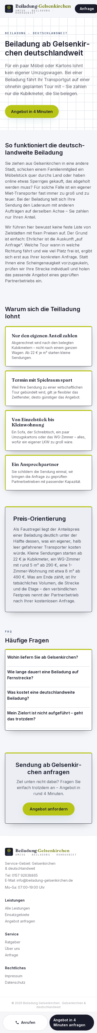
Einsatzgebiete (17, 915)
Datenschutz (15, 982)
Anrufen (28, 1022)
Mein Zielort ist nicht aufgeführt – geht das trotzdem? (45, 715)
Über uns (12, 948)
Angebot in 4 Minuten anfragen (69, 1022)
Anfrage (11, 955)
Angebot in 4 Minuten (32, 111)
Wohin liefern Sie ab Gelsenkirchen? (42, 657)
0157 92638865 (25, 875)
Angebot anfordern (49, 808)
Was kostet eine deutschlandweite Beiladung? (41, 695)
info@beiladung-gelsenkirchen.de (45, 880)
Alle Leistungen (17, 908)
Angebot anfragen (20, 921)
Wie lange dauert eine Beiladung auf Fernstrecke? (43, 674)
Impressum (13, 976)
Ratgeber (12, 942)
